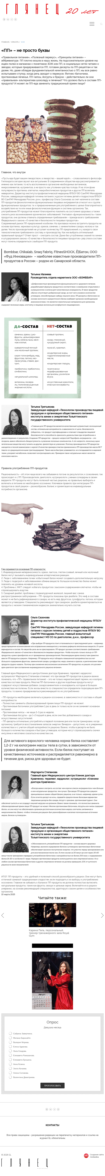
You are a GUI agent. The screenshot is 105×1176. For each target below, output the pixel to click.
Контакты (52, 1125)
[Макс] (15, 19)
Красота (15, 42)
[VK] (8, 19)
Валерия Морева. (21, 1042)
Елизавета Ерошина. (22, 1060)
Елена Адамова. (20, 1047)
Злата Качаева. (20, 1068)
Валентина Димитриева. (24, 1077)
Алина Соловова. (21, 1073)
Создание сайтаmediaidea (97, 1155)
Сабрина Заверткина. (23, 1033)
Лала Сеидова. (20, 1051)
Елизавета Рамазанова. (24, 1055)
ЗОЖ (23, 42)
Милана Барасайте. (22, 1038)
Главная (5, 42)
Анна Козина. (19, 1064)
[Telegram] (11, 19)
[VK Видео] (4, 19)
